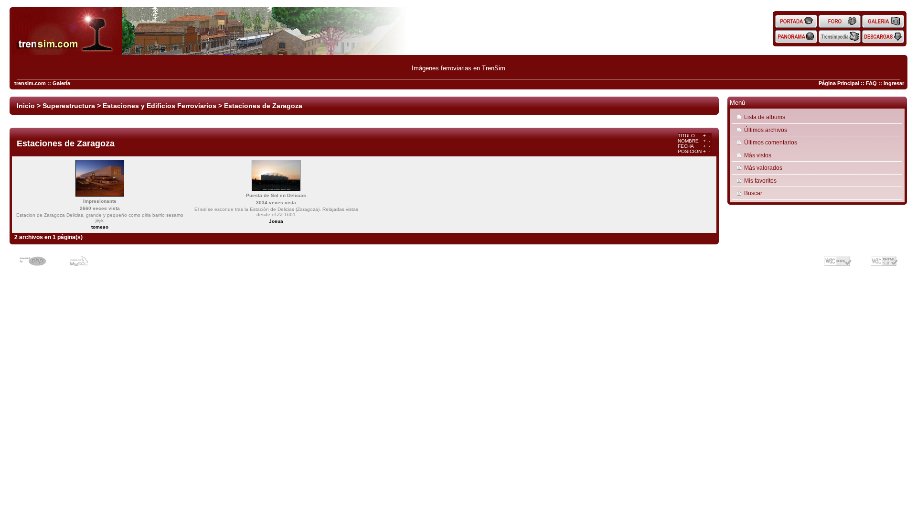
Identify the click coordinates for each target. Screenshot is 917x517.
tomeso (99, 227)
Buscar (753, 193)
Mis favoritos (760, 180)
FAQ (871, 83)
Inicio (26, 106)
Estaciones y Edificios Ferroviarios (159, 106)
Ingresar (894, 83)
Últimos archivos (765, 130)
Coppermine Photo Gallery (377, 257)
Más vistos (757, 155)
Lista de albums (764, 117)
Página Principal (839, 83)
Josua (276, 221)
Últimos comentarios (770, 142)
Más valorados (763, 168)
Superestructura (69, 106)
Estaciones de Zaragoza (263, 106)
